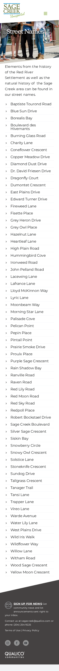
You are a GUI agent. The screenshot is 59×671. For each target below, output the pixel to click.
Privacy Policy (30, 630)
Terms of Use (12, 630)
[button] (29, 104)
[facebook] (17, 643)
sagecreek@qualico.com (35, 620)
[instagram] (8, 643)
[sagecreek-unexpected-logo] (14, 4)
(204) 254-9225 (22, 624)
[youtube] (26, 643)
